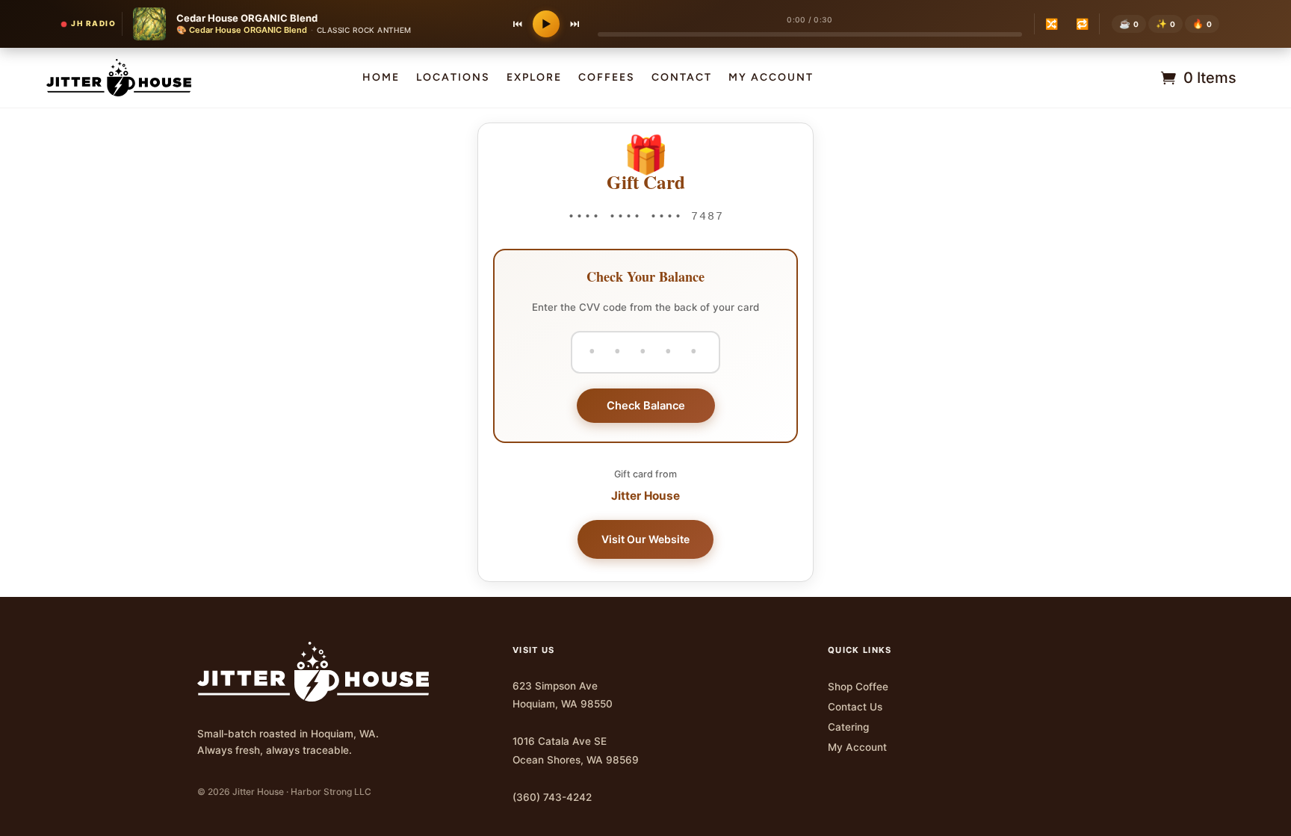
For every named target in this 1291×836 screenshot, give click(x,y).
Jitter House (645, 496)
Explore (534, 78)
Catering (848, 727)
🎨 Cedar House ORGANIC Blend (241, 30)
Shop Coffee (858, 687)
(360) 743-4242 (552, 797)
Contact (681, 78)
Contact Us (855, 707)
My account (771, 78)
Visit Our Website (645, 539)
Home (381, 78)
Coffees (606, 78)
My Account (857, 747)
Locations (453, 78)
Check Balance (646, 405)
